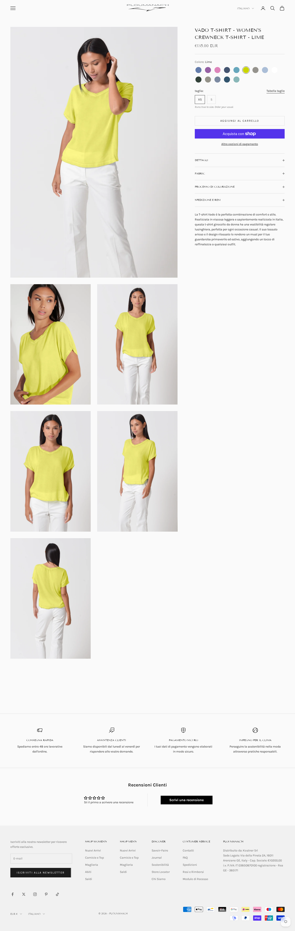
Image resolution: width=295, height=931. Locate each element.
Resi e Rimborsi (193, 872)
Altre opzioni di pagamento (239, 144)
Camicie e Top (94, 857)
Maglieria (91, 865)
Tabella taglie (275, 91)
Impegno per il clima (255, 740)
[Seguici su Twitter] (24, 894)
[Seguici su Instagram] (35, 894)
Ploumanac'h (233, 841)
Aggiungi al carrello (239, 121)
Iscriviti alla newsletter (41, 872)
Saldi (88, 879)
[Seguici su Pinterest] (46, 894)
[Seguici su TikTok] (57, 894)
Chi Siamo (159, 879)
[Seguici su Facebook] (12, 894)
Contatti (188, 850)
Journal (157, 857)
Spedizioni (190, 865)
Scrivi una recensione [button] (186, 800)
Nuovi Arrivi (93, 850)
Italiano (243, 8)
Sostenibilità (160, 865)
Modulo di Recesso (195, 879)
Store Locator (161, 872)
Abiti (88, 872)
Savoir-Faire (160, 850)
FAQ (185, 857)
